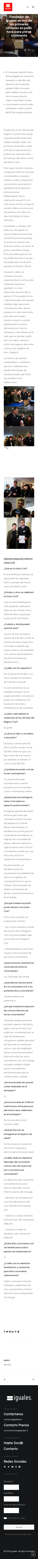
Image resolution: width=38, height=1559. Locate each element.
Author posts (7, 1364)
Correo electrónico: (15, 1504)
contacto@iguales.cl (13, 1419)
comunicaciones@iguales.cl (16, 1430)
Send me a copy (16, 1518)
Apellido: (9, 1492)
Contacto (11, 1449)
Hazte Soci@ (13, 1443)
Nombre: (9, 1481)
